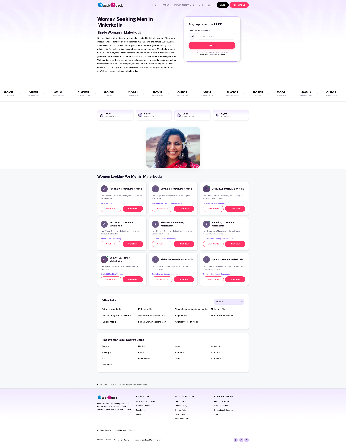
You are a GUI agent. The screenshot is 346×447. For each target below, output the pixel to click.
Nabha (141, 346)
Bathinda (215, 352)
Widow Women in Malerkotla (151, 315)
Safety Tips (180, 414)
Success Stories (221, 406)
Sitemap (132, 430)
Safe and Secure (182, 419)
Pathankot (216, 358)
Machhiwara (144, 358)
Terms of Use (204, 55)
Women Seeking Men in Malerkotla (191, 309)
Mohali (178, 358)
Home (155, 5)
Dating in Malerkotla (111, 309)
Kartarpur (215, 346)
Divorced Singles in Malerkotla (116, 315)
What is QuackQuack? (145, 401)
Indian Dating (123, 440)
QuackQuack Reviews (223, 410)
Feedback (140, 410)
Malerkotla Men (145, 309)
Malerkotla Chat (218, 309)
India (106, 385)
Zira (103, 358)
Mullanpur (106, 352)
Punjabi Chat (181, 315)
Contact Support (143, 406)
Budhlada (179, 352)
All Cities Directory (104, 430)
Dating (165, 5)
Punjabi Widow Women (222, 315)
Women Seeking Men (184, 5)
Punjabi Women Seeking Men (152, 322)
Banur (141, 352)
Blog (216, 414)
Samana (105, 346)
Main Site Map (120, 430)
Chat (210, 5)
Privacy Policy (219, 55)
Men (201, 5)
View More (107, 364)
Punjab (114, 385)
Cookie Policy (181, 410)
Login (222, 5)
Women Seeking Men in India (147, 440)
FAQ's (138, 414)
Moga (177, 346)
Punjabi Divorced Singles (186, 322)
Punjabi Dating (109, 322)
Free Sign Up (239, 5)
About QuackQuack (222, 401)
